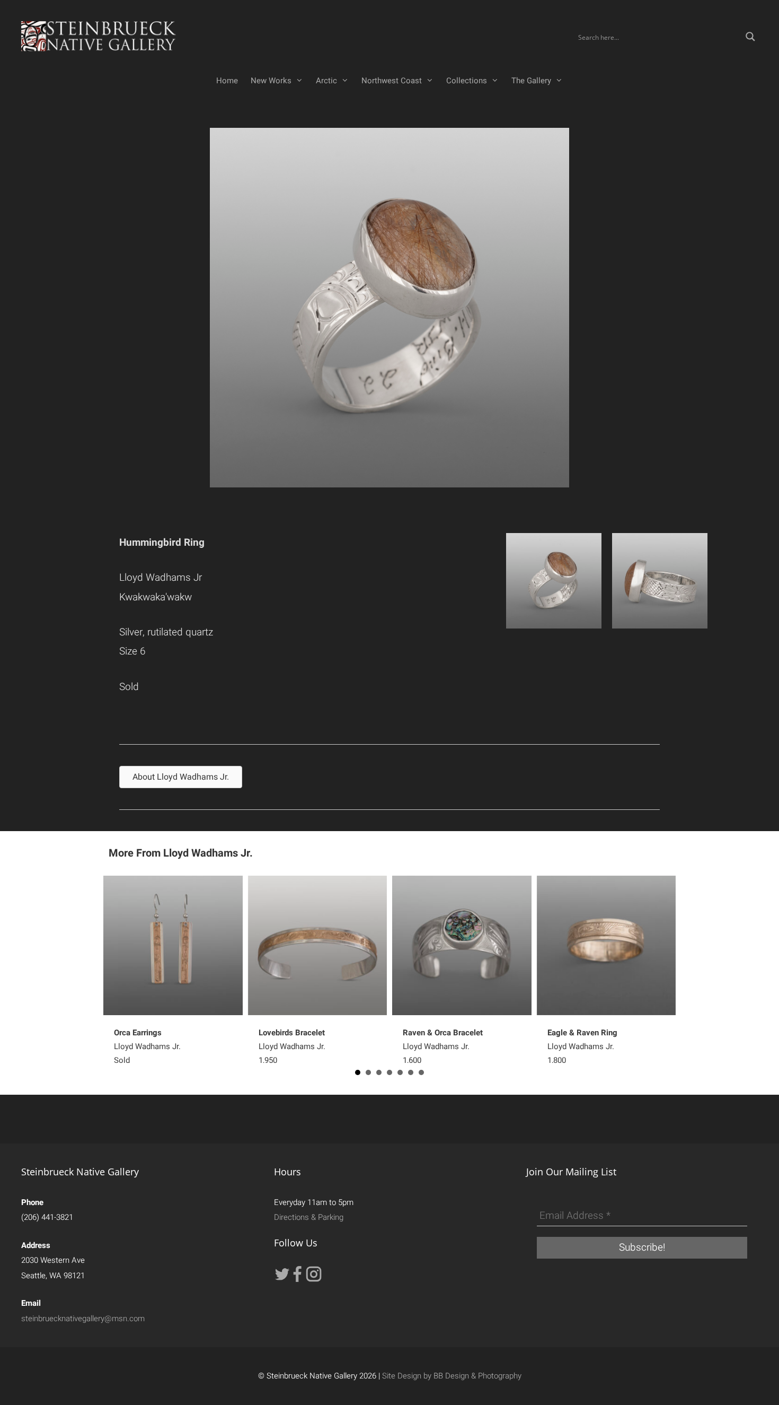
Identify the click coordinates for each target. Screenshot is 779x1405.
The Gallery (531, 80)
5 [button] (400, 1072)
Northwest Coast (391, 80)
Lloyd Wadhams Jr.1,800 (582, 1046)
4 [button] (389, 1072)
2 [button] (368, 1072)
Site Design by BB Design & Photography (451, 1376)
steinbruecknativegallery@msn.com (83, 1318)
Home (227, 80)
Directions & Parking (308, 1217)
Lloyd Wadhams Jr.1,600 (443, 1046)
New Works (271, 80)
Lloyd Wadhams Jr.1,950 (292, 1046)
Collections (466, 80)
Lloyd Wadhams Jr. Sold (147, 1046)
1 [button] (357, 1072)
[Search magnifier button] (750, 36)
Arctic (326, 80)
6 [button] (410, 1072)
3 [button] (379, 1072)
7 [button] (421, 1072)
